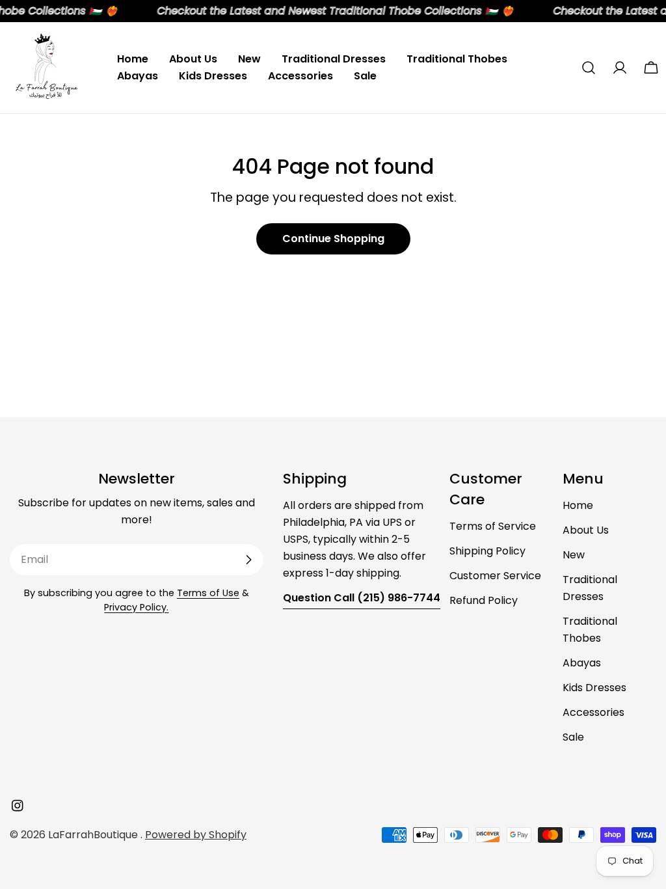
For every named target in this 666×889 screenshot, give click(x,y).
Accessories (593, 712)
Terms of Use (208, 592)
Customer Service (495, 575)
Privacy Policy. (136, 607)
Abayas (582, 662)
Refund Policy (483, 600)
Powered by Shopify (195, 834)
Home (578, 505)
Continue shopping (333, 238)
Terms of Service (492, 526)
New (574, 554)
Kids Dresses (594, 687)
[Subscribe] (248, 559)
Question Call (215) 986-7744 (361, 597)
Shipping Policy (487, 550)
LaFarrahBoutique (94, 834)
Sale (573, 737)
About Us (586, 530)
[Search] (589, 68)
